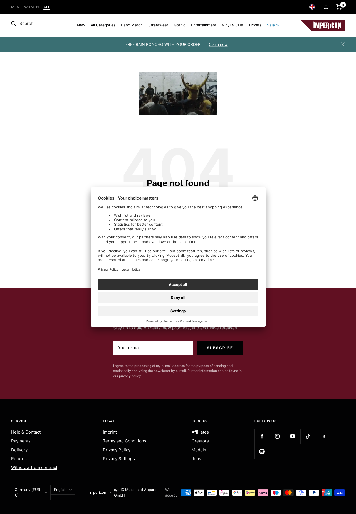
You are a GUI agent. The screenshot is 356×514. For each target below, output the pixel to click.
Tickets (254, 25)
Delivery (19, 449)
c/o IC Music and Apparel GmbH (135, 492)
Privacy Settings (119, 458)
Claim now (218, 44)
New (81, 25)
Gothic (180, 25)
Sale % (273, 25)
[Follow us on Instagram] (277, 436)
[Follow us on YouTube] (292, 436)
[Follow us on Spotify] (262, 451)
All (46, 7)
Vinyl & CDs (232, 25)
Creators (200, 441)
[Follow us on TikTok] (308, 436)
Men (15, 7)
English (60, 489)
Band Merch (132, 25)
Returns (19, 458)
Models (199, 449)
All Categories (103, 25)
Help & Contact (26, 432)
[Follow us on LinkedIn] (323, 436)
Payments (21, 441)
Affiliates (200, 432)
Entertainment (203, 25)
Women (31, 7)
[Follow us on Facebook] (262, 436)
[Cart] (339, 7)
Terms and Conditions (124, 441)
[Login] (325, 7)
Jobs (196, 458)
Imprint (110, 432)
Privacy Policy (116, 449)
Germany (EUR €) (27, 492)
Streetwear (158, 25)
